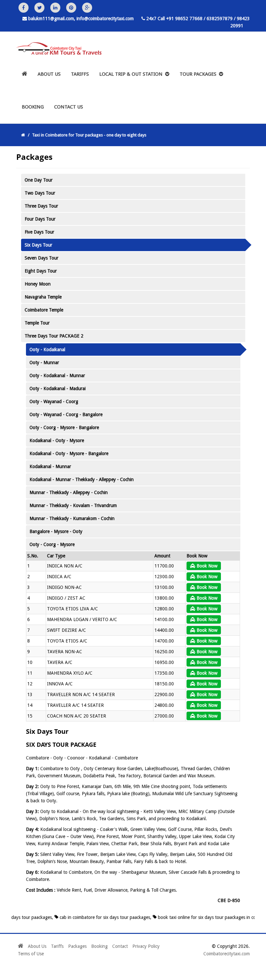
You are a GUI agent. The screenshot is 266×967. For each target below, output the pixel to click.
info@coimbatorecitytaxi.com (105, 18)
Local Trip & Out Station (132, 74)
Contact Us (68, 107)
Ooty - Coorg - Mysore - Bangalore (64, 427)
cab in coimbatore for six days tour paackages (93, 917)
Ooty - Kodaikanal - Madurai (58, 388)
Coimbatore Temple (44, 309)
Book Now (206, 565)
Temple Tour (37, 322)
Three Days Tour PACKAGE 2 (54, 335)
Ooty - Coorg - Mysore (52, 544)
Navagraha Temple (43, 296)
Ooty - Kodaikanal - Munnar (57, 375)
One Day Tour (39, 180)
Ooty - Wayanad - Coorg (54, 401)
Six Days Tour (38, 245)
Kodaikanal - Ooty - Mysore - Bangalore (69, 453)
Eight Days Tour (41, 271)
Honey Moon (38, 283)
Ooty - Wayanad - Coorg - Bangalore (66, 414)
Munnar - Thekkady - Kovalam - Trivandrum (73, 505)
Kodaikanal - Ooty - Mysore (57, 440)
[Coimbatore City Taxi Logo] (56, 50)
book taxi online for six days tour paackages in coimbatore (204, 917)
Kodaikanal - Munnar (50, 466)
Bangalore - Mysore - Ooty (56, 531)
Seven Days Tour (41, 258)
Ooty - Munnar (44, 362)
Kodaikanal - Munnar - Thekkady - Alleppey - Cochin (82, 479)
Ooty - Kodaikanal (47, 349)
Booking (33, 107)
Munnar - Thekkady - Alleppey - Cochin (69, 492)
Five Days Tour (39, 232)
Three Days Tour (41, 206)
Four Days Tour (40, 219)
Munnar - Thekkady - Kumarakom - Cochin (72, 518)
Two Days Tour (40, 193)
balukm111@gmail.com (51, 18)
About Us (49, 74)
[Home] (24, 74)
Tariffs (80, 74)
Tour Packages (199, 74)
